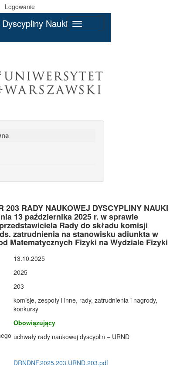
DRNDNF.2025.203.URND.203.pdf (61, 362)
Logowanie (20, 6)
